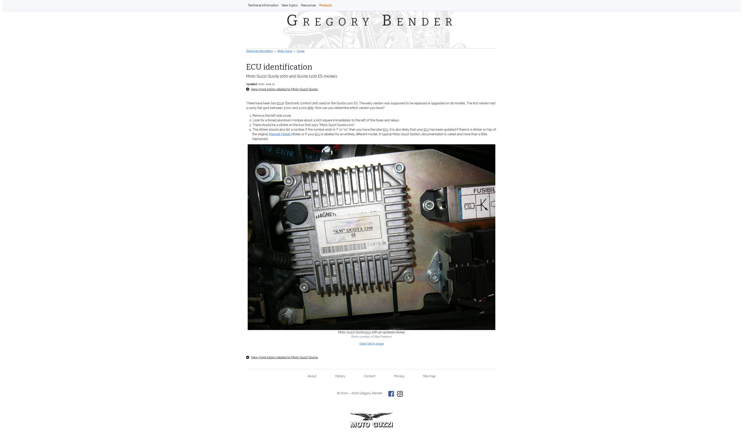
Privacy (399, 376)
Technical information (263, 5)
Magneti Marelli (279, 134)
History (340, 376)
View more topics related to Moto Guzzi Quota (284, 89)
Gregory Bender (371, 20)
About (311, 376)
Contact (369, 376)
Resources (308, 5)
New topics (290, 5)
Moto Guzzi (284, 51)
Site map (429, 376)
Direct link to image (372, 343)
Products (325, 5)
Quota (300, 51)
